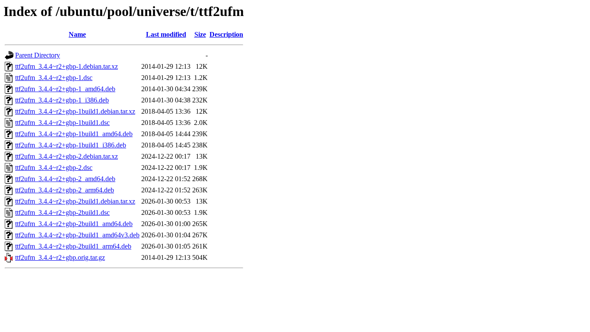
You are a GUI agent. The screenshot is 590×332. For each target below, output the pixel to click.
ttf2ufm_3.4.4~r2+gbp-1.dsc (53, 77)
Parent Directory (37, 55)
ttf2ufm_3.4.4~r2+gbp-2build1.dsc (62, 212)
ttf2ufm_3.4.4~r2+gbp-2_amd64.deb (65, 178)
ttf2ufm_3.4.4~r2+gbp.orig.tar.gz (60, 257)
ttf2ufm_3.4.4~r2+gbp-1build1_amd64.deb (74, 133)
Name (77, 34)
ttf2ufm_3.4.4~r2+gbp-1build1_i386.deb (70, 145)
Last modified (166, 34)
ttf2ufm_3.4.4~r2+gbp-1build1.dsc (62, 122)
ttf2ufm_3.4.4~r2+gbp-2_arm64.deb (64, 190)
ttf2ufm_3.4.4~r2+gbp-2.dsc (53, 167)
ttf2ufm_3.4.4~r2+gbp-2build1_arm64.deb (73, 246)
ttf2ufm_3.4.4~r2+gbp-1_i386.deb (62, 100)
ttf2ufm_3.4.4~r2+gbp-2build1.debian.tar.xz (75, 201)
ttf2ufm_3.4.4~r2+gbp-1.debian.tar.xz (66, 66)
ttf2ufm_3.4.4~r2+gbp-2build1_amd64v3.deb (77, 235)
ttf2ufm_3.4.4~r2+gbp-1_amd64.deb (65, 89)
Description (226, 34)
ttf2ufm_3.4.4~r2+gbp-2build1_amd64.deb (74, 223)
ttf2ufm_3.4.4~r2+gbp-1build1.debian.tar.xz (75, 111)
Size (200, 34)
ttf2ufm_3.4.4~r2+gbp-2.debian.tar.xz (66, 156)
